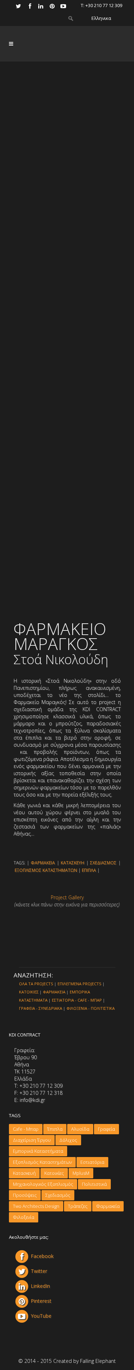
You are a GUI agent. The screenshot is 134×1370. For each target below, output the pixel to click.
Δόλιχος (68, 1140)
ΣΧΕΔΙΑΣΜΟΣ (103, 863)
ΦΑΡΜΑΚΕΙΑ (43, 863)
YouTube (41, 1315)
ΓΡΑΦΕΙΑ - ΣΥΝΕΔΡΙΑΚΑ (40, 1008)
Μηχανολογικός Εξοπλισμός (43, 1184)
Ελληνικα (101, 18)
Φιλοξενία (23, 1217)
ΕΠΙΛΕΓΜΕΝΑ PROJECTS (79, 983)
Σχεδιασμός (57, 1195)
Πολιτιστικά (94, 1184)
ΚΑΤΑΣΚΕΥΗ (72, 863)
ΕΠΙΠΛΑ (89, 870)
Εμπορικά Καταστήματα (38, 1151)
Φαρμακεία (108, 1206)
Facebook (42, 1256)
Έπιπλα (55, 1129)
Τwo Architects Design (36, 1206)
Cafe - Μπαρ (26, 1129)
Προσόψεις (25, 1195)
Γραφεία (106, 1129)
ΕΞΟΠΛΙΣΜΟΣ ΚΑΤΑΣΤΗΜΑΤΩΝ (46, 870)
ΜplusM (81, 1173)
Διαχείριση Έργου (32, 1140)
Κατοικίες (54, 1173)
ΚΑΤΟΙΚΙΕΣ (29, 992)
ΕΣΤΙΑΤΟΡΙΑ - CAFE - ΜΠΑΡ (77, 1000)
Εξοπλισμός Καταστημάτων (42, 1162)
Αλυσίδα (80, 1129)
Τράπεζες (78, 1206)
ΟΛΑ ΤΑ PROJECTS (36, 983)
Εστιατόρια (92, 1162)
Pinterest (41, 1300)
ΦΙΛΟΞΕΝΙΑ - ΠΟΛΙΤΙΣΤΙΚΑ (90, 1008)
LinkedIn (40, 1286)
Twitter (39, 1271)
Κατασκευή (24, 1173)
